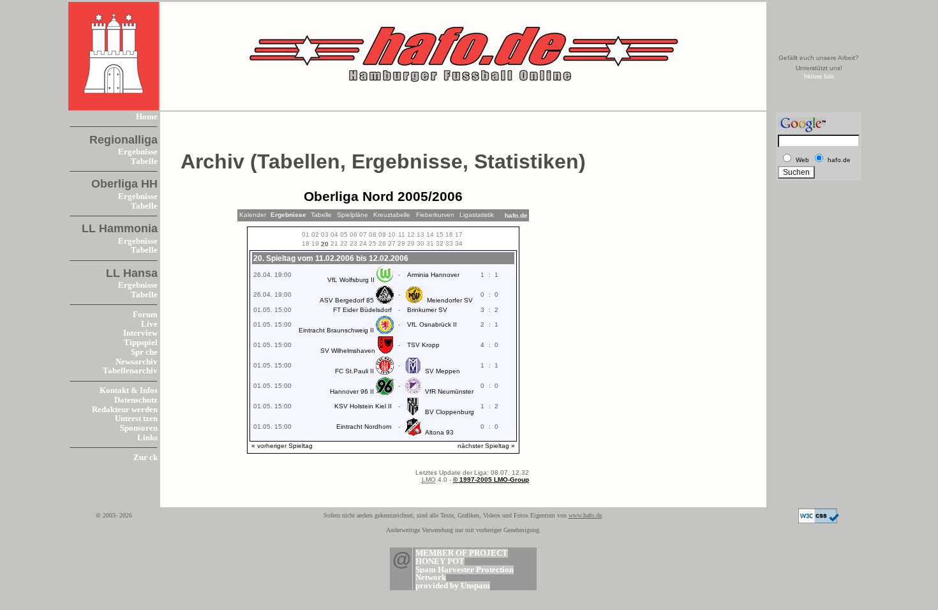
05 (344, 234)
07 (363, 234)
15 (439, 234)
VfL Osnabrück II (432, 324)
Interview (140, 333)
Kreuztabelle (391, 214)
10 (392, 234)
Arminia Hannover (433, 274)
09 (382, 234)
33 (449, 243)
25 (372, 243)
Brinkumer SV (427, 309)
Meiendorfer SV (450, 300)
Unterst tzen (136, 418)
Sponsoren (139, 428)
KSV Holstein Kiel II (363, 406)
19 (315, 243)
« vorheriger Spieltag (282, 445)
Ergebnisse (138, 151)
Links (147, 437)
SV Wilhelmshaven (347, 350)
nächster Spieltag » (486, 445)
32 (439, 243)
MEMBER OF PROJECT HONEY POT (461, 557)
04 (334, 234)
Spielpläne (352, 214)
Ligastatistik (476, 214)
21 (334, 243)
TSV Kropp (423, 344)
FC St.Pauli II (354, 371)
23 (353, 243)
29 (411, 243)
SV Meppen (442, 371)
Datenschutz (136, 400)
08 (372, 234)
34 (459, 243)
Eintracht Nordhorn (364, 426)
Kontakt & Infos (129, 390)
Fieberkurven (435, 214)
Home (147, 116)
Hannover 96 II (352, 391)
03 (325, 234)
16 (449, 234)
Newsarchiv (136, 361)
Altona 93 (439, 432)
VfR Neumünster (449, 391)
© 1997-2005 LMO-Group (491, 479)
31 (430, 243)
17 (459, 234)
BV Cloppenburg (449, 411)
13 (420, 234)
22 (344, 243)
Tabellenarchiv (130, 370)
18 (305, 243)
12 (411, 234)
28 (401, 243)
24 (363, 243)
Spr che (144, 352)
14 (430, 234)
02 (315, 234)
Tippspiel (141, 342)
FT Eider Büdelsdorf (362, 309)
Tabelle (144, 161)
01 (305, 234)
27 (392, 243)
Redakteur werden (125, 409)
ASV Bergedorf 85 (347, 300)
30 (420, 243)
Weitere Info (818, 76)
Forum (145, 314)
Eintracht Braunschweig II (336, 330)
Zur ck (145, 457)
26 (382, 243)
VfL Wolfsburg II (351, 279)
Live (149, 324)
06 (353, 234)
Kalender (252, 214)
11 (401, 234)
